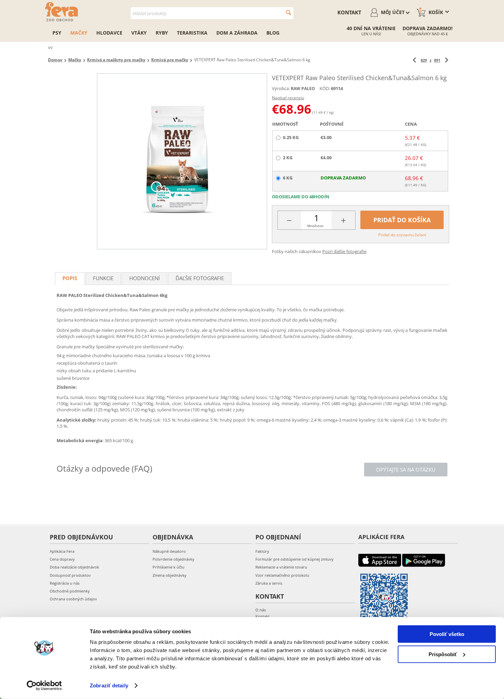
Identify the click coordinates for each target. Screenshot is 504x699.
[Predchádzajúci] (414, 60)
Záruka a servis (268, 583)
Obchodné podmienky (70, 591)
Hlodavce (109, 32)
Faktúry (262, 551)
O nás (260, 609)
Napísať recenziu (288, 98)
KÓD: (325, 88)
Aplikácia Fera (62, 551)
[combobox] (212, 13)
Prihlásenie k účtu (168, 567)
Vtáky (139, 32)
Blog (272, 32)
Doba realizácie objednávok (74, 567)
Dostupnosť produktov (70, 575)
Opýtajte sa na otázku (405, 469)
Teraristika (192, 32)
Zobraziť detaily (109, 685)
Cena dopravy (62, 559)
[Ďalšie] (446, 60)
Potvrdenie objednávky (173, 559)
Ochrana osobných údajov (73, 598)
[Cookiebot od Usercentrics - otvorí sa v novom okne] (44, 686)
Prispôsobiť (443, 654)
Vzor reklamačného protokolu (282, 575)
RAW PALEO (303, 88)
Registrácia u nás (65, 583)
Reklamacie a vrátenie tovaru (281, 567)
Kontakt (349, 12)
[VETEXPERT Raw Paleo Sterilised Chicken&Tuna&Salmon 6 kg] (182, 161)
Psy (56, 32)
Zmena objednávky (170, 575)
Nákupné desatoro (169, 551)
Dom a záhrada (236, 32)
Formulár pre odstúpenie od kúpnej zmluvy (294, 559)
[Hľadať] (289, 12)
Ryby (162, 32)
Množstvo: (315, 225)
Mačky (78, 32)
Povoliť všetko (447, 634)
